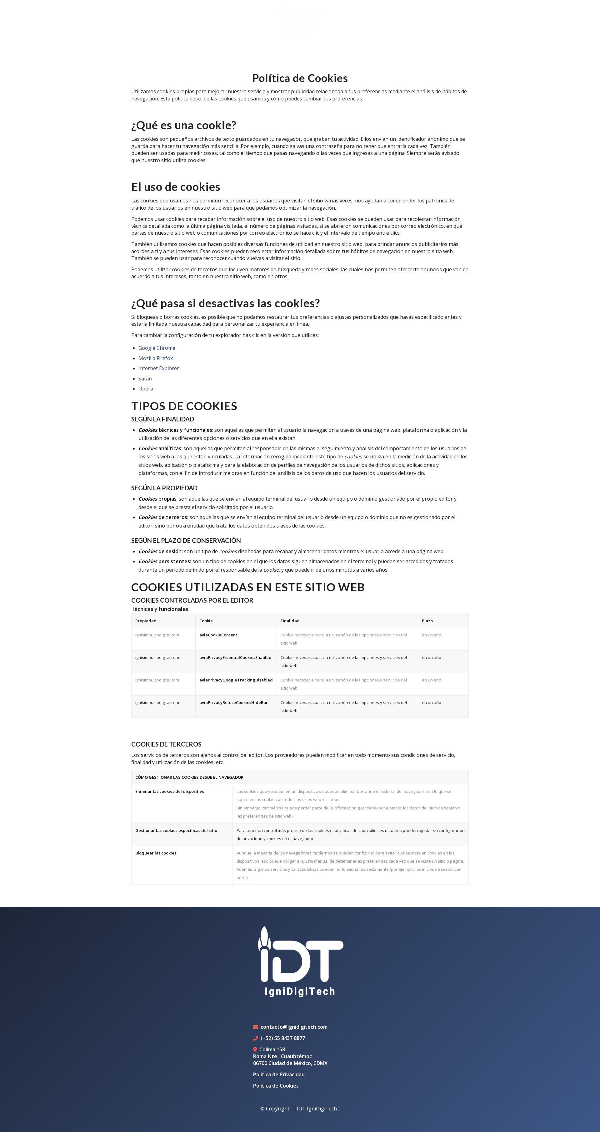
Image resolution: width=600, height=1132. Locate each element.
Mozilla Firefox (155, 358)
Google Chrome (156, 347)
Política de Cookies (276, 1085)
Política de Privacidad (279, 1074)
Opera (145, 388)
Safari (145, 378)
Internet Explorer (158, 368)
